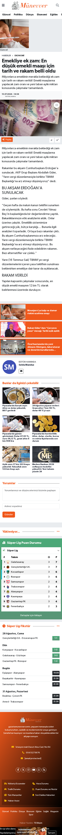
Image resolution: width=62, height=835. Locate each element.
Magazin (54, 811)
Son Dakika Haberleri (45, 795)
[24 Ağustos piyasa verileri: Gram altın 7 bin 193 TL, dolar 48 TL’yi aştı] (46, 395)
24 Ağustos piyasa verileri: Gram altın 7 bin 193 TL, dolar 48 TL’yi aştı (45, 408)
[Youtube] (33, 769)
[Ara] (57, 5)
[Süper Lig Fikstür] (58, 626)
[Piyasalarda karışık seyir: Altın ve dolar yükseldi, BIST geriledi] (16, 395)
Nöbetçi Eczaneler (16, 784)
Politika (18, 14)
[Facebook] (18, 769)
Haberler (6, 56)
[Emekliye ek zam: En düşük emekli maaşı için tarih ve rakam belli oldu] (31, 118)
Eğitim (54, 14)
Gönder (8, 514)
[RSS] (44, 769)
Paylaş (9, 140)
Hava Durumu (42, 784)
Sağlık (46, 811)
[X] (23, 769)
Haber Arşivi (13, 801)
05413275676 (33, 753)
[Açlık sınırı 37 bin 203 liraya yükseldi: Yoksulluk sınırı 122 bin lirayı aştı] (16, 454)
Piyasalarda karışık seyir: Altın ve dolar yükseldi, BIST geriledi (15, 408)
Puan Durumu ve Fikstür (46, 789)
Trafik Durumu (14, 789)
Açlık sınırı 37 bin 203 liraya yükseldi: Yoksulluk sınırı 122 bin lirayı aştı (16, 466)
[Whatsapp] (38, 769)
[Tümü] (58, 531)
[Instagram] (28, 769)
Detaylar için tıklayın (31, 615)
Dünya (30, 14)
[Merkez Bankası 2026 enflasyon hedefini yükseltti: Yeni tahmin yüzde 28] (46, 454)
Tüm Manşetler (15, 795)
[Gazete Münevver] (30, 5)
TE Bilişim (38, 823)
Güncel (6, 14)
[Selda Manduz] (9, 367)
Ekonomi (42, 14)
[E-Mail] (21, 371)
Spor (31, 815)
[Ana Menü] (3, 5)
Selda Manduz (26, 365)
